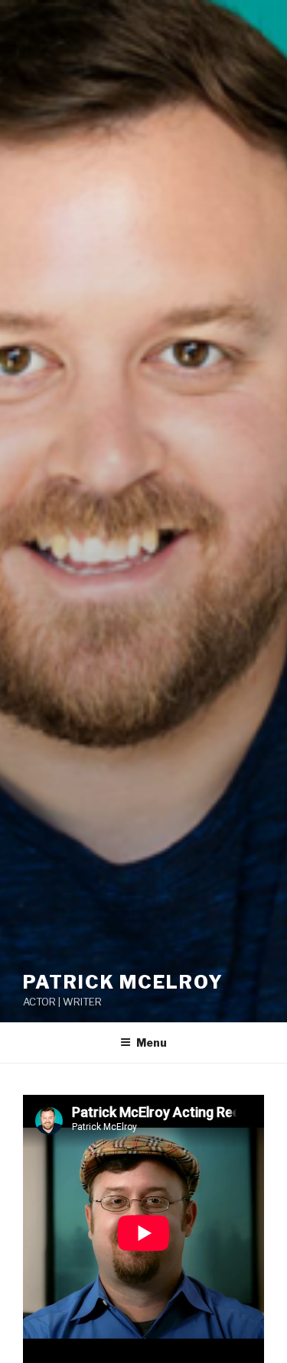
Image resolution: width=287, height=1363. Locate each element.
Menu (151, 1042)
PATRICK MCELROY (123, 982)
